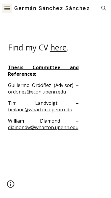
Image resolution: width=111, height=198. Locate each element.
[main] (56, 82)
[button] (7, 8)
